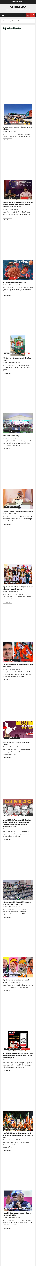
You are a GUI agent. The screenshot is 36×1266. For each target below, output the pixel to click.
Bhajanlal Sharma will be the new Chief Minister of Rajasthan (18, 652)
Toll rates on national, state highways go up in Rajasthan (18, 114)
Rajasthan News (25, 353)
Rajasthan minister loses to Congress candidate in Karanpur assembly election (18, 574)
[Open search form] (23, 14)
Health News (13, 277)
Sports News (24, 198)
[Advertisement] (18, 50)
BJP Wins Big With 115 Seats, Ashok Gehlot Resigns (18, 730)
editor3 (5, 131)
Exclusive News (18, 7)
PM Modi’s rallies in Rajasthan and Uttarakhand (18, 499)
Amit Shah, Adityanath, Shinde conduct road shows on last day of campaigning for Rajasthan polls (18, 1121)
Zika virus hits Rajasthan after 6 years (18, 270)
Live (32, 15)
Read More (8, 140)
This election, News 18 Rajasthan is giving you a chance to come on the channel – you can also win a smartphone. (18, 1041)
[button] (3, 15)
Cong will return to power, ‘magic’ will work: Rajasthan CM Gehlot (18, 1201)
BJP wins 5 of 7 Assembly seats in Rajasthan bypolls (18, 345)
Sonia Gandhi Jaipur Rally (18, 423)
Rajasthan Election (24, 122)
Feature (6, 122)
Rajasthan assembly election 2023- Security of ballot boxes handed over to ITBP (18, 890)
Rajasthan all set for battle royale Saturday (18, 967)
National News (14, 122)
